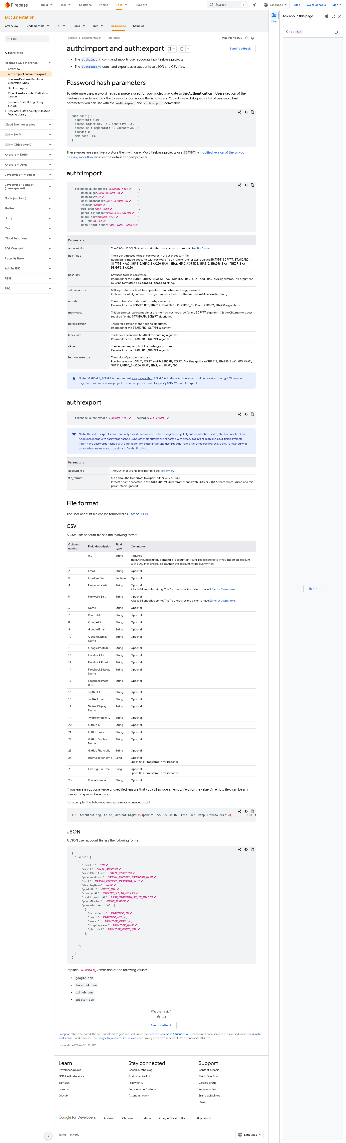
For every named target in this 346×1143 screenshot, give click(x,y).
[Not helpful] (253, 38)
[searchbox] (27, 38)
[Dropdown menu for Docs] (127, 5)
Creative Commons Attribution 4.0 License (174, 1034)
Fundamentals (34, 26)
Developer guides (70, 1070)
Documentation (19, 17)
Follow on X (136, 1082)
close (339, 16)
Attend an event (139, 1095)
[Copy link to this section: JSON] (84, 832)
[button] (23, 62)
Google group (207, 1082)
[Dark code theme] (246, 112)
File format (204, 248)
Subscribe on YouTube (142, 1089)
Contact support (209, 1070)
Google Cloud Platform (173, 1118)
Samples (139, 26)
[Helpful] (247, 38)
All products (203, 1118)
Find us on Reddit (139, 1076)
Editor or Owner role (222, 589)
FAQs (202, 1102)
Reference (118, 26)
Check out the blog (141, 1070)
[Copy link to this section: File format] (103, 503)
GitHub (63, 1095)
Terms (62, 1134)
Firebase (72, 37)
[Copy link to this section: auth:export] (106, 403)
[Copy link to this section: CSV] (80, 526)
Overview (11, 26)
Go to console (316, 5)
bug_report (326, 16)
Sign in (336, 5)
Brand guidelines (209, 1095)
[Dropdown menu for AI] (65, 26)
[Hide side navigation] (48, 1136)
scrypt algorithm (142, 378)
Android (109, 1118)
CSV (132, 514)
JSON (144, 514)
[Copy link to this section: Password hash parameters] (150, 83)
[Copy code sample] (252, 112)
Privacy (74, 1134)
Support (141, 5)
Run (63, 5)
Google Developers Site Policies (117, 1038)
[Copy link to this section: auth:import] (106, 173)
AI (58, 26)
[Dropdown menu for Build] (52, 5)
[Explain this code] (239, 112)
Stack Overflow (208, 1076)
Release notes (207, 1089)
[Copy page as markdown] (182, 49)
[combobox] (227, 4)
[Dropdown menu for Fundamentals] (49, 26)
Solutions (85, 5)
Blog (297, 5)
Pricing (103, 5)
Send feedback (240, 48)
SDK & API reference (71, 1076)
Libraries (64, 1089)
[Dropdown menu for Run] (70, 5)
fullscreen (333, 16)
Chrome (127, 1118)
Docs (119, 5)
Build (44, 5)
